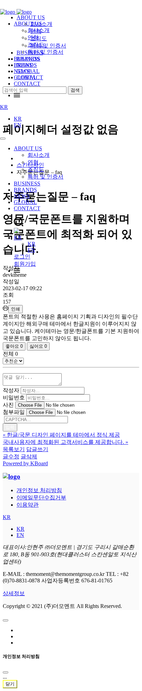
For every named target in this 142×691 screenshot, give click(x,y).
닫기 (10, 684)
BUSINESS (27, 183)
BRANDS (25, 190)
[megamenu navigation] (17, 95)
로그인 (22, 257)
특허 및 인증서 (45, 177)
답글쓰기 (37, 449)
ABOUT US (28, 148)
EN (17, 125)
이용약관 (28, 505)
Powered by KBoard (25, 463)
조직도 (36, 169)
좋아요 (14, 346)
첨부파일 (14, 412)
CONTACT (27, 84)
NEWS (22, 196)
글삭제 (29, 456)
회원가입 (25, 264)
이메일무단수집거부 (41, 497)
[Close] (5, 672)
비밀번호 (14, 397)
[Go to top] (5, 620)
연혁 (33, 162)
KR (4, 107)
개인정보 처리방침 (39, 490)
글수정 (11, 456)
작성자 (11, 390)
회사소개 (39, 155)
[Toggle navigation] (3, 139)
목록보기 (14, 449)
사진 (8, 405)
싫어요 (38, 346)
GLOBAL (25, 202)
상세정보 (14, 593)
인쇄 (15, 309)
